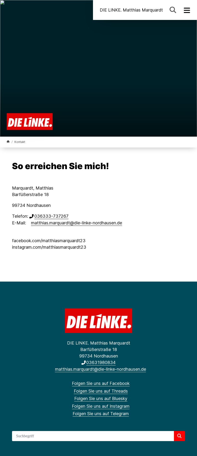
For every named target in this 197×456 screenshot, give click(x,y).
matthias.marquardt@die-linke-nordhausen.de (76, 222)
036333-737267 (51, 216)
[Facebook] (9, 10)
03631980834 (101, 362)
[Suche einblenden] (173, 10)
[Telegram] (40, 10)
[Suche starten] (179, 436)
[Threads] (17, 10)
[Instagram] (33, 10)
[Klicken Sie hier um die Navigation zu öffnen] (187, 10)
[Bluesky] (25, 10)
